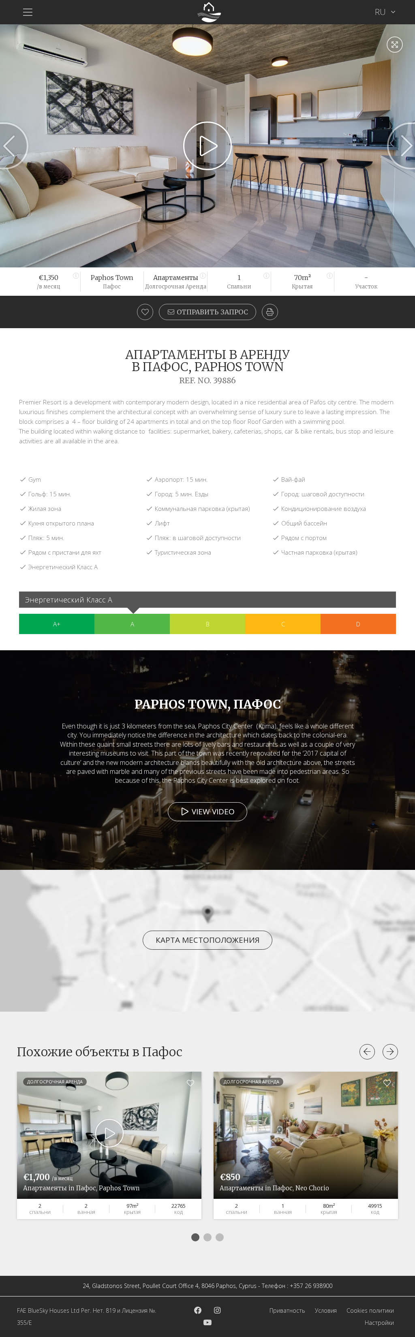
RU (381, 11)
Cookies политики (370, 1310)
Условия (326, 1310)
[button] (270, 312)
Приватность (287, 1310)
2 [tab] (207, 1237)
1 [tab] (195, 1237)
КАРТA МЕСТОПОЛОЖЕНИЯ (207, 940)
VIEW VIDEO (212, 811)
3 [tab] (220, 1237)
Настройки (379, 1322)
